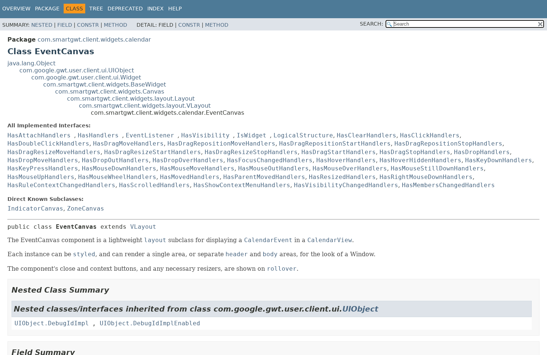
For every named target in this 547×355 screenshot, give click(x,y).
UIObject (360, 308)
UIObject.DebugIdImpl (52, 323)
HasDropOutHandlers (115, 160)
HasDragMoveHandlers (128, 143)
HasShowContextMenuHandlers (241, 185)
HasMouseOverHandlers (350, 168)
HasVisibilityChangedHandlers (346, 185)
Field (64, 25)
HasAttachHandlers (39, 135)
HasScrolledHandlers (154, 185)
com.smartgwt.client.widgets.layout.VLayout (145, 105)
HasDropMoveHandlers (42, 160)
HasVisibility (205, 135)
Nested (41, 25)
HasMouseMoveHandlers (197, 168)
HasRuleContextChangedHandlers (61, 185)
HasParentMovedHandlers (264, 176)
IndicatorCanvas (35, 208)
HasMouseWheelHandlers (117, 176)
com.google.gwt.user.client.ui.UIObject (76, 70)
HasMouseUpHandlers (40, 176)
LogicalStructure (303, 135)
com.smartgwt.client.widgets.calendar (94, 39)
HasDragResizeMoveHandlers (53, 152)
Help (175, 9)
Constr (88, 25)
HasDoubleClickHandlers (48, 143)
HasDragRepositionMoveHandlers (221, 143)
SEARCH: (371, 24)
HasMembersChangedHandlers (448, 185)
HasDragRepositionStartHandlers (335, 143)
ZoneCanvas (85, 208)
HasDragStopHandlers (415, 152)
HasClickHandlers (430, 135)
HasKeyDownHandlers (498, 160)
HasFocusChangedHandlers (270, 160)
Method (115, 25)
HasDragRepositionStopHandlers (448, 143)
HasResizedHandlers (342, 176)
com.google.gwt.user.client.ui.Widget (86, 77)
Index (155, 9)
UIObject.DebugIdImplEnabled (150, 323)
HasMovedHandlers (190, 176)
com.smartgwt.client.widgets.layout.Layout (131, 98)
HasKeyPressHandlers (42, 168)
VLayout (143, 226)
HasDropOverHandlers (188, 160)
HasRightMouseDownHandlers (426, 176)
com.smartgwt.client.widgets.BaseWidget (104, 84)
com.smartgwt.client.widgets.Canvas (109, 91)
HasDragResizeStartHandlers (152, 152)
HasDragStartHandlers (338, 152)
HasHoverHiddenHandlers (420, 160)
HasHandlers (98, 135)
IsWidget (251, 135)
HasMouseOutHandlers (273, 168)
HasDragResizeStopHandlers (251, 152)
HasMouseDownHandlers (119, 168)
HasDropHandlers (482, 152)
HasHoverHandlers (346, 160)
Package (47, 9)
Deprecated (125, 9)
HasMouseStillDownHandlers (437, 168)
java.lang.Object (31, 63)
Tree (96, 9)
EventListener (150, 135)
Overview (16, 9)
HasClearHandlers (366, 135)
